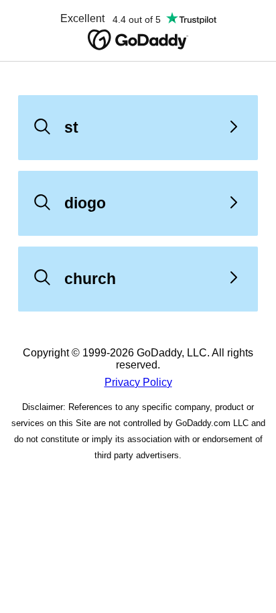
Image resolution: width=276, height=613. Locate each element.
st (71, 127)
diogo (85, 203)
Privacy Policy (138, 382)
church (90, 278)
